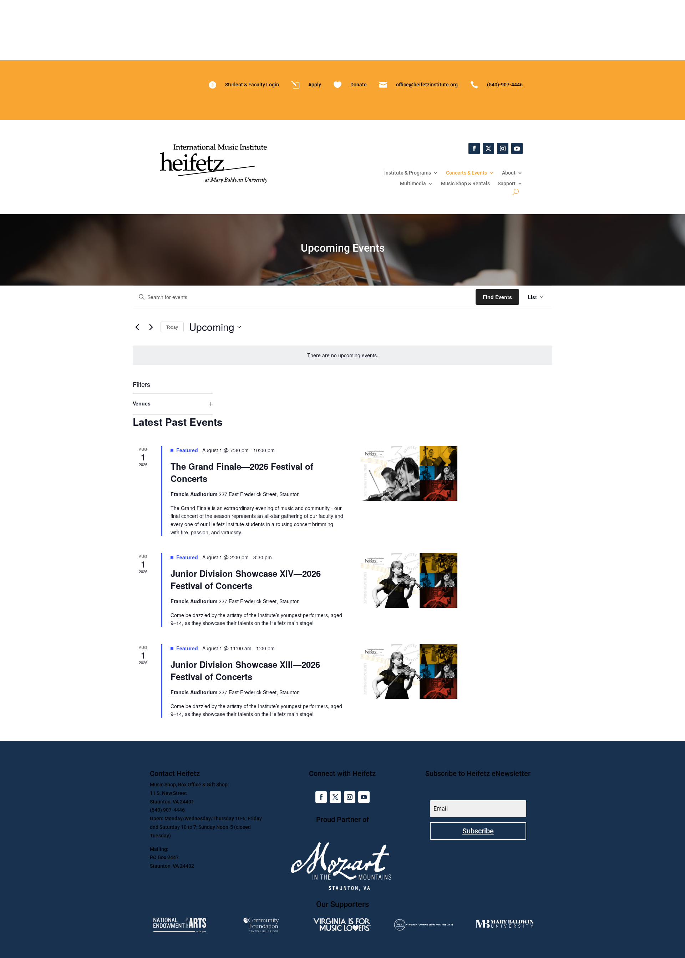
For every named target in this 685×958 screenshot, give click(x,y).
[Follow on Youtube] (517, 148)
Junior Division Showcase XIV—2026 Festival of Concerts (246, 579)
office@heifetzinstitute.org (427, 84)
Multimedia (413, 183)
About (509, 173)
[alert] (342, 355)
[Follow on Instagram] (502, 148)
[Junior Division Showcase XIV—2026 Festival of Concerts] (409, 580)
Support (507, 183)
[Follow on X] (488, 148)
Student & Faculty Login (252, 84)
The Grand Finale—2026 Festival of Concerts (242, 472)
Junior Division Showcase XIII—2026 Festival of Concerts (245, 670)
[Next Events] (151, 327)
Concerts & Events (466, 173)
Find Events (497, 297)
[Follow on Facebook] (474, 148)
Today (172, 327)
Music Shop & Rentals (465, 183)
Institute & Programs (407, 173)
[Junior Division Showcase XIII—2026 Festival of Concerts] (409, 671)
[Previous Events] (137, 327)
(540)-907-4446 (505, 84)
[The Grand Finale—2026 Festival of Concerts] (409, 473)
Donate (358, 84)
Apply (314, 84)
